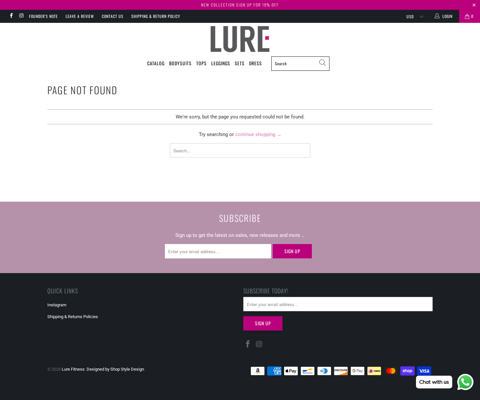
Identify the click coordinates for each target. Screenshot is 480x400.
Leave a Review (80, 16)
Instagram (56, 304)
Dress (255, 63)
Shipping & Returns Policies (72, 316)
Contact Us (112, 16)
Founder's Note (43, 16)
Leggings (220, 63)
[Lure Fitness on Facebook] (11, 16)
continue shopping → (258, 134)
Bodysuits (180, 63)
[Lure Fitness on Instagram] (21, 16)
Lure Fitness (73, 369)
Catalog (156, 63)
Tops (201, 63)
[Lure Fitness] (240, 39)
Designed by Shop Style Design (115, 369)
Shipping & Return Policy (155, 16)
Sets (240, 63)
